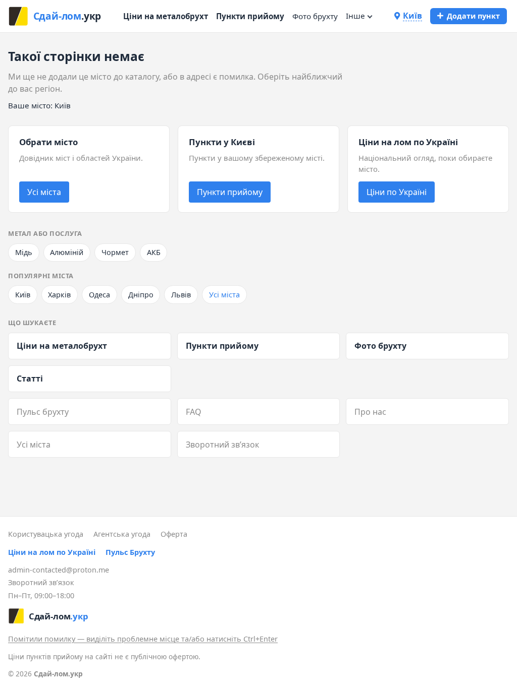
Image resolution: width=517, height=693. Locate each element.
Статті (30, 378)
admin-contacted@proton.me (58, 570)
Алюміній (66, 252)
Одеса (99, 294)
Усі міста (44, 192)
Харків (59, 294)
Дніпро (140, 294)
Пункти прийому (250, 16)
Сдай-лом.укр (58, 673)
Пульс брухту (43, 411)
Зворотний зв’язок (222, 444)
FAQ (193, 411)
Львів (181, 294)
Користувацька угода (45, 534)
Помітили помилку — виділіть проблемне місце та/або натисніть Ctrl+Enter (143, 639)
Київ (22, 294)
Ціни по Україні (397, 192)
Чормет (115, 252)
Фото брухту (315, 16)
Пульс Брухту (130, 552)
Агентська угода (121, 534)
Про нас (370, 411)
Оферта (174, 534)
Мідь (23, 252)
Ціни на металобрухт (165, 16)
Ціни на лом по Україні (51, 552)
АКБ (154, 252)
